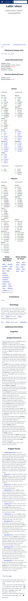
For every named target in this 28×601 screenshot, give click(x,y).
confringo (10, 288)
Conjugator (8, 2)
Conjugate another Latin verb (13, 45)
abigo (3, 264)
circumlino (5, 279)
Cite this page (6, 44)
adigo (10, 266)
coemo (4, 284)
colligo (4, 286)
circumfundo (5, 277)
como (3, 288)
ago (3, 271)
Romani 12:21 (7, 484)
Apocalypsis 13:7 (8, 534)
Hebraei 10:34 (7, 490)
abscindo (4, 266)
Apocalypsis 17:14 (8, 546)
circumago (5, 275)
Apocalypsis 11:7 (8, 521)
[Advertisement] (14, 28)
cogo (9, 284)
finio (22, 271)
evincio (18, 269)
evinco (18, 262)
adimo (4, 268)
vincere (8, 322)
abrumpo (10, 264)
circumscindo (5, 281)
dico (17, 266)
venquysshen (23, 322)
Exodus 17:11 (7, 474)
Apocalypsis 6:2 (8, 560)
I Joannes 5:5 (7, 514)
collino (10, 286)
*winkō (7, 316)
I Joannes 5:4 (7, 503)
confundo (4, 290)
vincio (23, 262)
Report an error (5, 597)
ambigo (4, 273)
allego (8, 271)
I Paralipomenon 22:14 (9, 452)
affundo (10, 268)
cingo (17, 264)
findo (23, 269)
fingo (17, 271)
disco (22, 266)
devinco (23, 264)
